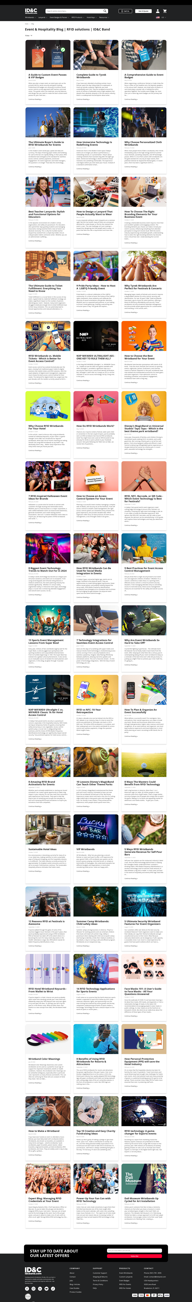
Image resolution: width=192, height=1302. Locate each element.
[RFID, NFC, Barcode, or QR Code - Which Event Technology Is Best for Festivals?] (144, 476)
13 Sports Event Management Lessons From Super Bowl (46, 641)
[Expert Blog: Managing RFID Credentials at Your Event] (48, 1179)
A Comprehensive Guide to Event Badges (143, 76)
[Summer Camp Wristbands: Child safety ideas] (96, 902)
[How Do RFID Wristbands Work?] (96, 406)
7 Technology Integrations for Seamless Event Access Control (94, 641)
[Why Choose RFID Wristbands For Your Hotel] (48, 406)
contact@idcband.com (157, 1277)
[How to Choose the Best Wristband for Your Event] (144, 336)
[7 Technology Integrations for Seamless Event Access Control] (96, 620)
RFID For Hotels (125, 1288)
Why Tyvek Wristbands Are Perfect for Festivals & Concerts (143, 287)
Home (26, 24)
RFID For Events (125, 1284)
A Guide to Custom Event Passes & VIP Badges (47, 76)
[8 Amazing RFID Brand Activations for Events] (48, 762)
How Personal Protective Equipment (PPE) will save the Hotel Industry (142, 1061)
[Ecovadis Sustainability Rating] (28, 1299)
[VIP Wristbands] (96, 829)
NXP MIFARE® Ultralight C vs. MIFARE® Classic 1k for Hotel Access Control (45, 712)
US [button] (163, 17)
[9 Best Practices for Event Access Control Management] (144, 548)
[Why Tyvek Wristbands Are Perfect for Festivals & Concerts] (144, 266)
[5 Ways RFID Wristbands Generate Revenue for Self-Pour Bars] (144, 829)
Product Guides (76, 1292)
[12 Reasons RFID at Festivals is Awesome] (48, 902)
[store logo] (31, 11)
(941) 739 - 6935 (155, 1273)
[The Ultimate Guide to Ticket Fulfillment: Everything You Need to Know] (48, 266)
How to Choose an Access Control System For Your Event (94, 497)
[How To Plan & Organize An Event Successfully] (144, 690)
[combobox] (77, 11)
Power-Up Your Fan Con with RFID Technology (93, 1200)
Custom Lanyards (125, 1277)
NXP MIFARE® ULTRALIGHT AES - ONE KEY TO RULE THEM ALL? (95, 357)
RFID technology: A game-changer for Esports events (140, 1132)
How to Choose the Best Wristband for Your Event (139, 357)
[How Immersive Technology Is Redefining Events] (96, 122)
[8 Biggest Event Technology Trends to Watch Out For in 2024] (48, 548)
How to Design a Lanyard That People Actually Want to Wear (94, 213)
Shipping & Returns (100, 1277)
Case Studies (74, 1288)
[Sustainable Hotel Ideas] (48, 829)
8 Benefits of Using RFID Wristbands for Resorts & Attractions (91, 1061)
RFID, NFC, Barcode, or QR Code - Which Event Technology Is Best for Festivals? (143, 498)
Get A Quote (143, 11)
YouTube (46, 1289)
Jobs (71, 1280)
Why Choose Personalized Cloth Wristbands (143, 143)
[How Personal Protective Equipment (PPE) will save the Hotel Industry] (144, 1039)
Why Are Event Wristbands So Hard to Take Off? (142, 641)
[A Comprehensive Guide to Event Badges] (144, 55)
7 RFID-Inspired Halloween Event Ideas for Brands (47, 497)
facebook (27, 1289)
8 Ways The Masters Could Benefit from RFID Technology (142, 783)
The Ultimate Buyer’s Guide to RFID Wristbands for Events (46, 143)
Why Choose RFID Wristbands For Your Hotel (45, 427)
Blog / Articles (75, 1284)
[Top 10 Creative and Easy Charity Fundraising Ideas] (96, 1111)
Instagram (34, 1289)
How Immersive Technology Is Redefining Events (94, 143)
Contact (73, 1277)
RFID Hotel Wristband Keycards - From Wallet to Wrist (47, 990)
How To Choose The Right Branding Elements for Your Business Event (140, 214)
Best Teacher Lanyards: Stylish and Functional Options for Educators (46, 214)
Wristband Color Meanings (44, 1059)
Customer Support (100, 1273)
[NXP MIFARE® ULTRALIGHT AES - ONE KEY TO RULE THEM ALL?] (96, 336)
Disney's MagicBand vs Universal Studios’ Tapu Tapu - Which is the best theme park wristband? (144, 428)
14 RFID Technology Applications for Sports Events (95, 990)
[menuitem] (30, 17)
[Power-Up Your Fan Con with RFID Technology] (96, 1179)
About (72, 1273)
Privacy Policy (98, 1284)
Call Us (126, 11)
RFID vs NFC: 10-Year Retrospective (88, 711)
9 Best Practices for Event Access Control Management (143, 569)
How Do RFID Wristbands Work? (95, 426)
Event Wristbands (126, 1273)
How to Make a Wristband (43, 1131)
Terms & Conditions (100, 1280)
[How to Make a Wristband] (48, 1111)
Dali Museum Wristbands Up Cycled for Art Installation (141, 1200)
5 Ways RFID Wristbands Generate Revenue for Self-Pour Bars (143, 851)
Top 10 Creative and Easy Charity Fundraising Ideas (95, 1132)
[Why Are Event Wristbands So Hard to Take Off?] (144, 620)
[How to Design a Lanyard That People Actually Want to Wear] (96, 192)
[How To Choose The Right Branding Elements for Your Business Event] (144, 192)
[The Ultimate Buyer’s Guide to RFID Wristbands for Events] (48, 122)
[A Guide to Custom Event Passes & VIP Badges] (48, 55)
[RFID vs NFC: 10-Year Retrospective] (96, 690)
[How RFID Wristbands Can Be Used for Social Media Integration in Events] (96, 548)
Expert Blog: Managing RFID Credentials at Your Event (44, 1200)
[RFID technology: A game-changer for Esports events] (144, 1111)
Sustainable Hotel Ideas (42, 849)
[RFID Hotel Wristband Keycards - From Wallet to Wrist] (47, 969)
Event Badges (124, 1280)
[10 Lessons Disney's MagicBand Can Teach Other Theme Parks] (96, 762)
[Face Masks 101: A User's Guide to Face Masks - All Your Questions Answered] (144, 969)
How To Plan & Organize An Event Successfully (140, 711)
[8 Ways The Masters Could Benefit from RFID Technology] (144, 762)
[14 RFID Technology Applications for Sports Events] (96, 969)
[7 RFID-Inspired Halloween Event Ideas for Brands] (48, 476)
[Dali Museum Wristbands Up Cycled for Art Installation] (144, 1179)
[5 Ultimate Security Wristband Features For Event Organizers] (144, 902)
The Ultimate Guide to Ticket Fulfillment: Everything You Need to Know (45, 288)
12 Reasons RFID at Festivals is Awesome (46, 923)
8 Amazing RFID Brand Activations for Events (41, 783)
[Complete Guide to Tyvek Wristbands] (96, 55)
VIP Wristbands (85, 849)
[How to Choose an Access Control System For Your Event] (96, 476)
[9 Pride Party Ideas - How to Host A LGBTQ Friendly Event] (96, 266)
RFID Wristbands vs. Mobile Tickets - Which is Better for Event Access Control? (44, 358)
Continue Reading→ (35, 99)
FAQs (95, 1288)
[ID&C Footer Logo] (33, 1275)
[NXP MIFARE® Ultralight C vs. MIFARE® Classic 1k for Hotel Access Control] (48, 690)
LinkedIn (40, 1289)
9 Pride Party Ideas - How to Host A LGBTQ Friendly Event (95, 287)
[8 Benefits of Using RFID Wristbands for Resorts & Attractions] (96, 1039)
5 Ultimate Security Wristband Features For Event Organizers (142, 923)
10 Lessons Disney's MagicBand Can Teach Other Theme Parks (95, 783)
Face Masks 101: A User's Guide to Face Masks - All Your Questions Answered (142, 991)
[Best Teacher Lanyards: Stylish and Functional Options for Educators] (48, 192)
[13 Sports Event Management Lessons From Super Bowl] (48, 620)
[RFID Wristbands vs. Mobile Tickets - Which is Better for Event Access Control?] (48, 336)
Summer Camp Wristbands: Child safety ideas (92, 923)
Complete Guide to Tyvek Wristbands (91, 76)
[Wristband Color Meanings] (48, 1039)
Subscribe (134, 1256)
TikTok (53, 1289)
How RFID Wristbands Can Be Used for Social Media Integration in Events (93, 570)
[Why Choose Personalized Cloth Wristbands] (144, 122)
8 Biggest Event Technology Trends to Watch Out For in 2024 (47, 569)
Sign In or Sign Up (157, 11)
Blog (32, 24)
